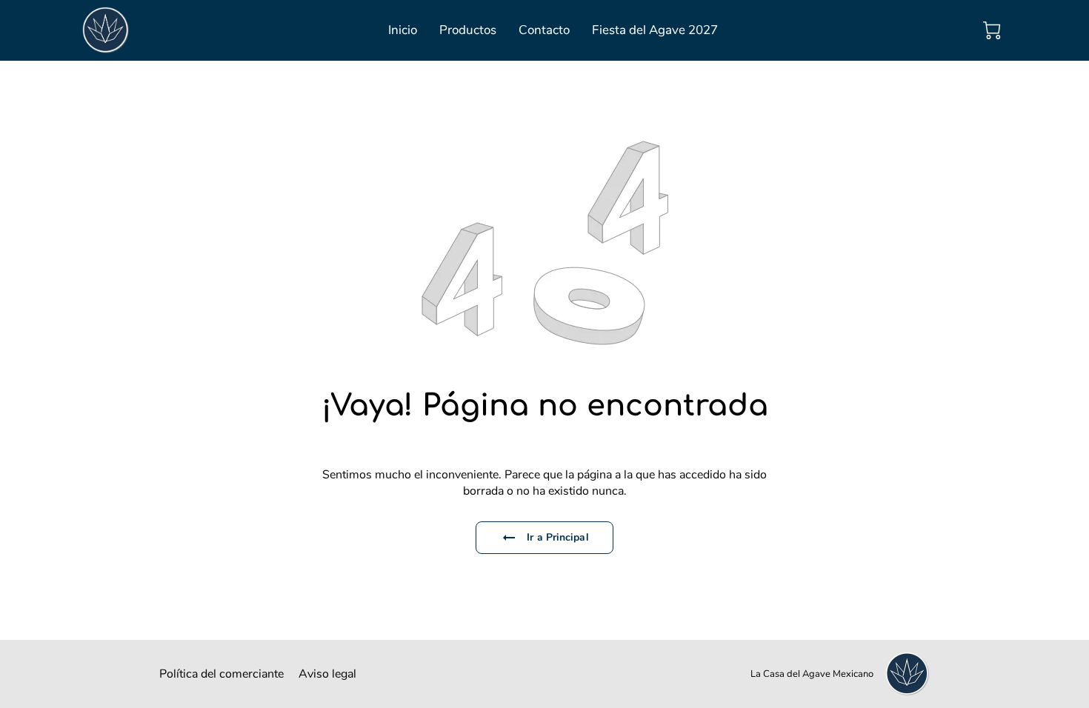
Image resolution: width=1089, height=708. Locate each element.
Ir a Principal (557, 537)
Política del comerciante (221, 674)
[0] (992, 30)
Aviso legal (327, 674)
